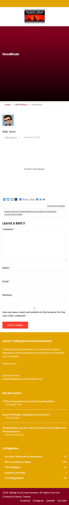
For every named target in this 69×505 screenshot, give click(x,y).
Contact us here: (11, 375)
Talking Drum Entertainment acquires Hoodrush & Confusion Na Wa (30, 213)
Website (7, 294)
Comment (8, 229)
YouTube (62, 500)
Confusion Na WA (56, 206)
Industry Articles (15, 472)
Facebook (25, 500)
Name (6, 267)
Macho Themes (23, 496)
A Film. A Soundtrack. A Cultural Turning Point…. (29, 401)
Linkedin (50, 500)
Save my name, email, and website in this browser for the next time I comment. (33, 314)
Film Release (11, 137)
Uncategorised (14, 478)
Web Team (9, 131)
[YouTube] (64, 3)
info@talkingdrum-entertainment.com (22, 378)
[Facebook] (45, 3)
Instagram (38, 500)
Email (6, 281)
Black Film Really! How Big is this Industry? (26, 414)
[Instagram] (51, 3)
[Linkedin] (57, 3)
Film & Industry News (18, 462)
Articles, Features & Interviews (23, 456)
